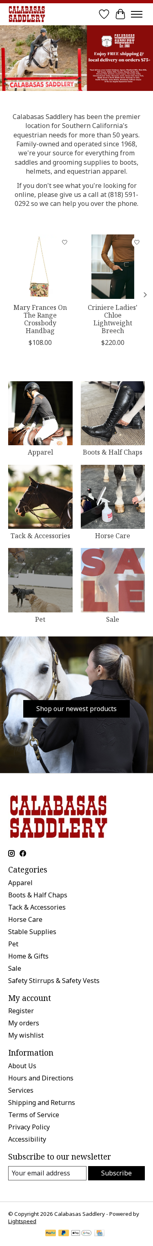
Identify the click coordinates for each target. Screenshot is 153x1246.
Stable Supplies (32, 931)
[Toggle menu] (137, 14)
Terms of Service (33, 1114)
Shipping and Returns (41, 1102)
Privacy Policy (29, 1126)
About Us (22, 1065)
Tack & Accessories (40, 535)
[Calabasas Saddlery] (26, 14)
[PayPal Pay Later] (63, 1234)
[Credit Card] (99, 1234)
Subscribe (116, 1173)
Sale (112, 619)
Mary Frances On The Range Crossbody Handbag (40, 319)
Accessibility (27, 1139)
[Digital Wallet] (81, 1234)
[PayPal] (50, 1234)
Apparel (40, 452)
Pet (40, 619)
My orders (23, 1022)
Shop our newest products (76, 708)
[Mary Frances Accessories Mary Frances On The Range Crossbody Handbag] (40, 266)
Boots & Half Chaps (112, 452)
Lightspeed (22, 1221)
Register (21, 1010)
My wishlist (26, 1035)
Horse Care (112, 535)
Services (20, 1090)
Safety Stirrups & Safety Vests (54, 980)
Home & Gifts (28, 956)
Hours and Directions (40, 1078)
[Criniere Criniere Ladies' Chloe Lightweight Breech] (113, 266)
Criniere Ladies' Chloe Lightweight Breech (112, 319)
